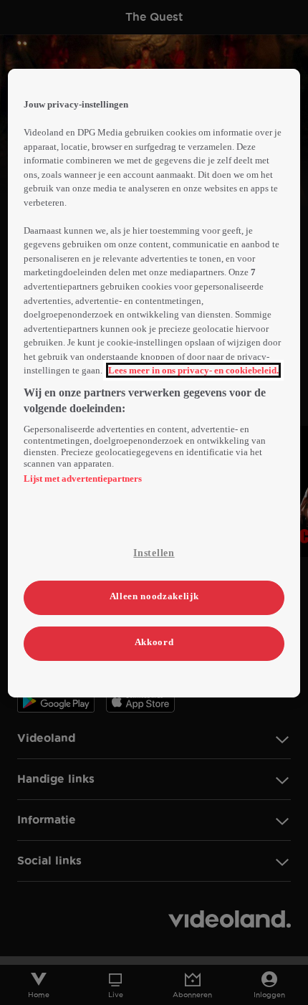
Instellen (153, 553)
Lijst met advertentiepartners (83, 478)
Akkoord (154, 642)
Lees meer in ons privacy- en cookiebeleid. (193, 370)
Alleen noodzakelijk (154, 596)
